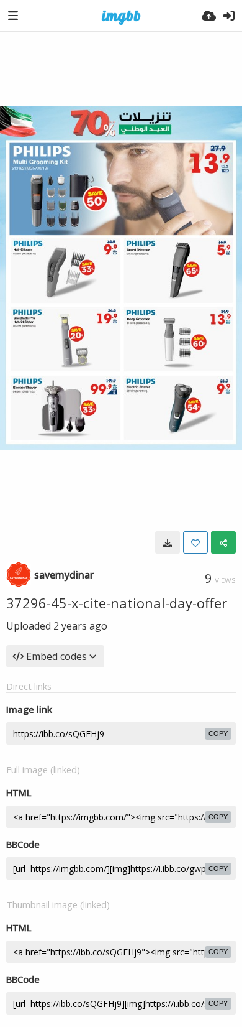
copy (218, 733)
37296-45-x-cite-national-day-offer (116, 602)
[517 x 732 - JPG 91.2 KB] (167, 542)
